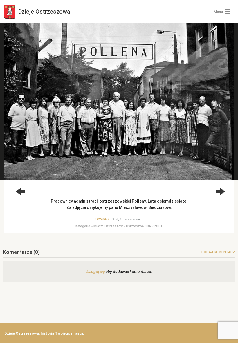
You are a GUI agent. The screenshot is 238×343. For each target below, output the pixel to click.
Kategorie (82, 226)
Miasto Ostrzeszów (108, 226)
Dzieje (43, 11)
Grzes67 (102, 219)
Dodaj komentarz (218, 252)
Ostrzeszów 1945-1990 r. (144, 226)
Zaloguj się (95, 271)
